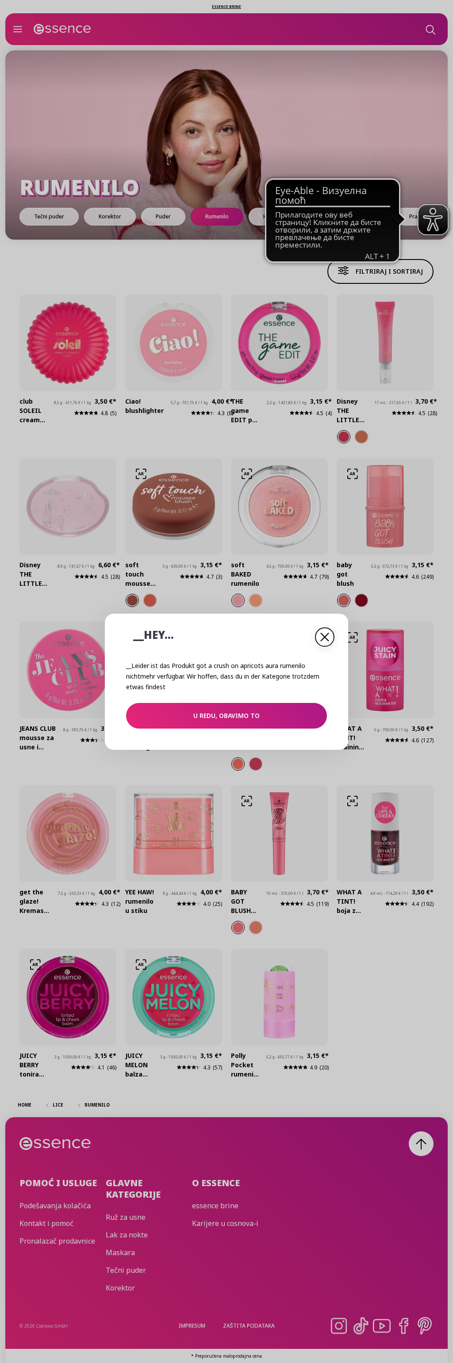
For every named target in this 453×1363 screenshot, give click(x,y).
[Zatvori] (324, 637)
